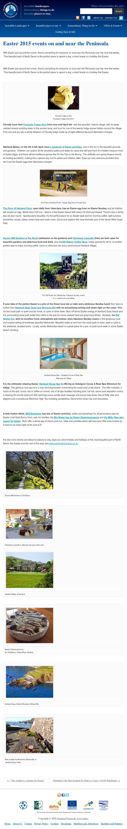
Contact (28, 823)
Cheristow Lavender (83, 238)
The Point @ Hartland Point (17, 208)
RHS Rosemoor (33, 413)
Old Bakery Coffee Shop (74, 241)
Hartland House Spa (49, 383)
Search (119, 11)
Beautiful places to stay (47, 25)
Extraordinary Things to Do (81, 25)
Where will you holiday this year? (107, 5)
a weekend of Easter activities (66, 146)
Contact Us (111, 17)
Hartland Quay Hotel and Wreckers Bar (35, 307)
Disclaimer (66, 823)
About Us (98, 17)
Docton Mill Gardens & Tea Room (20, 238)
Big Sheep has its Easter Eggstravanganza (76, 417)
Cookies (55, 823)
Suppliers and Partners (112, 823)
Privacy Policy (41, 823)
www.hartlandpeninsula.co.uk (63, 443)
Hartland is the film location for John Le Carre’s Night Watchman (86, 780)
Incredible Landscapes (16, 25)
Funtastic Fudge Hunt (35, 124)
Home (7, 823)
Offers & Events (112, 25)
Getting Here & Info (65, 31)
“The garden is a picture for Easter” (26, 780)
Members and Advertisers (86, 823)
